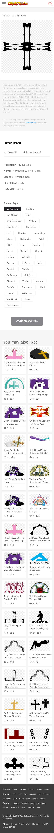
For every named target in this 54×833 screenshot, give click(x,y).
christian (26, 269)
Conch (46, 790)
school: (7, 803)
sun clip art (12, 215)
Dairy (23, 808)
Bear (20, 794)
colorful (10, 287)
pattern (10, 263)
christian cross (14, 221)
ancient (39, 281)
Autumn (23, 790)
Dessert (30, 808)
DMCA (45, 824)
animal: (7, 794)
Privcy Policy (24, 824)
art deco (26, 263)
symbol (23, 251)
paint (28, 215)
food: (6, 807)
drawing (22, 233)
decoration (27, 287)
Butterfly (32, 794)
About (6, 824)
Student (16, 803)
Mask (15, 799)
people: (7, 798)
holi (8, 233)
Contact (36, 824)
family (35, 799)
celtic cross (12, 305)
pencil (10, 251)
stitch (9, 245)
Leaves (31, 790)
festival (36, 245)
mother (42, 799)
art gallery (27, 257)
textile (25, 281)
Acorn (15, 790)
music (9, 239)
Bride (28, 799)
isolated (10, 293)
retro (22, 245)
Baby (21, 799)
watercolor (27, 293)
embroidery (39, 233)
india (40, 263)
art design (12, 275)
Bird (25, 794)
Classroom (40, 803)
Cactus (39, 790)
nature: (6, 789)
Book (32, 803)
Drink (38, 808)
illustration (31, 227)
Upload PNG (9, 827)
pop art (10, 269)
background (12, 209)
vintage (32, 221)
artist (41, 239)
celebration (25, 239)
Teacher (24, 803)
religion (11, 257)
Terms (14, 824)
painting (30, 209)
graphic (39, 251)
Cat (39, 794)
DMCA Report (13, 143)
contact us (31, 122)
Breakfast (15, 808)
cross (27, 299)
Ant (14, 794)
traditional (12, 299)
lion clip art (12, 227)
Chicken (46, 794)
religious (29, 275)
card (42, 287)
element (11, 281)
